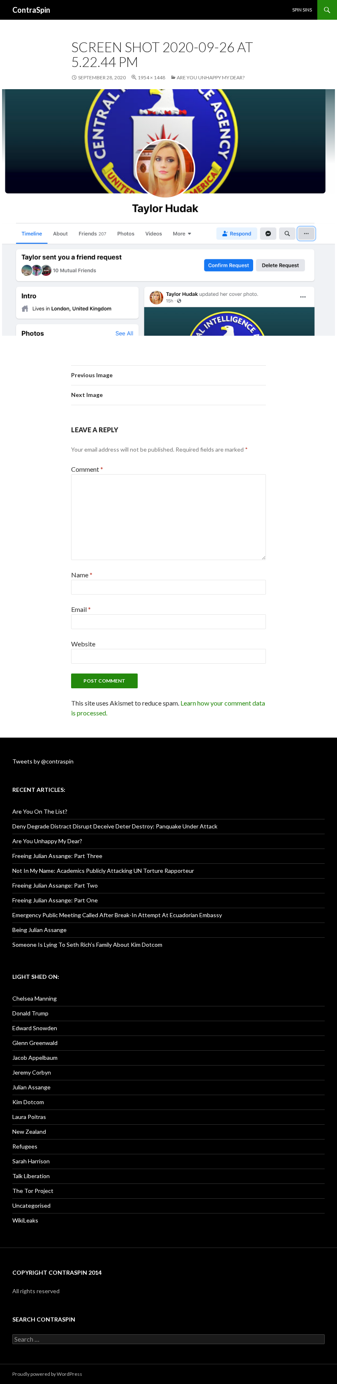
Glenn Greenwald (35, 1042)
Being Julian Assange (39, 929)
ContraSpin (31, 9)
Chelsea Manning (34, 998)
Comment (87, 469)
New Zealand (29, 1131)
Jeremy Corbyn (31, 1072)
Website (83, 644)
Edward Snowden (34, 1027)
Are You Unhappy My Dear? (211, 77)
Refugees (24, 1146)
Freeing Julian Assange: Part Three (57, 855)
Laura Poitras (29, 1116)
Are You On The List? (39, 811)
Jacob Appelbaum (35, 1057)
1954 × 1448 (151, 77)
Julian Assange (31, 1087)
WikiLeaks (25, 1220)
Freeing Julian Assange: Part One (55, 900)
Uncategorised (31, 1205)
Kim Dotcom (28, 1101)
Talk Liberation (31, 1175)
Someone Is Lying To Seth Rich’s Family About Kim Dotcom (87, 944)
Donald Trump (30, 1013)
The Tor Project (32, 1190)
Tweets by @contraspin (43, 761)
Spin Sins (302, 9)
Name (81, 575)
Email (81, 609)
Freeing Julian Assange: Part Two (55, 885)
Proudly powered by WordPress (47, 1374)
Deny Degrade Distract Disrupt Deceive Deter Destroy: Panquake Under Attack (114, 826)
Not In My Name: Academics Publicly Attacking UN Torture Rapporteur (103, 870)
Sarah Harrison (31, 1161)
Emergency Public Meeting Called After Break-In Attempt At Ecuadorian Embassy (117, 914)
